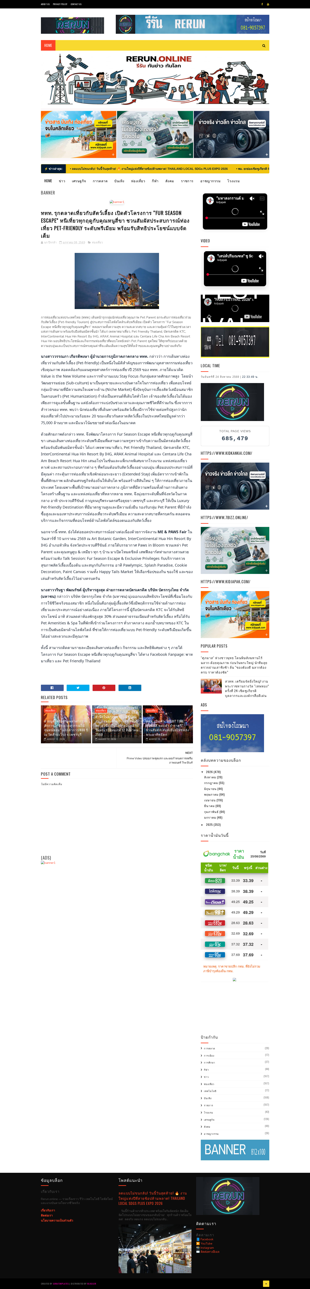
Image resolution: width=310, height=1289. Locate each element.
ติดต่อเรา (47, 1215)
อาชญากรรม (210, 180)
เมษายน (210, 800)
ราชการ (187, 180)
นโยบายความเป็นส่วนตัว (57, 1221)
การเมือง (209, 1055)
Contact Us (76, 4)
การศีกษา (209, 1062)
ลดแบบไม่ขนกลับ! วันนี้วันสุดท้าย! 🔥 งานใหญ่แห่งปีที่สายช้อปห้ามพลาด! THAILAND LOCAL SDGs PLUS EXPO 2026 (153, 1198)
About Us (45, 4)
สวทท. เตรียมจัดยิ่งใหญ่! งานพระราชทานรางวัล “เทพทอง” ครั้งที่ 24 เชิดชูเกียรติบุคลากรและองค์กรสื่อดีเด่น (247, 688)
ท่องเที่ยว (138, 180)
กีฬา (155, 180)
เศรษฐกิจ (79, 180)
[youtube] (268, 4)
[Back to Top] (266, 1284)
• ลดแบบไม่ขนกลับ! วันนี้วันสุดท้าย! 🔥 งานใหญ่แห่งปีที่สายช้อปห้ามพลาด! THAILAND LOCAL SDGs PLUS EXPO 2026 (149, 168)
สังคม (169, 180)
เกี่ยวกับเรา (48, 1210)
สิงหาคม (210, 777)
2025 (210, 824)
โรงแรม (233, 180)
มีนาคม (210, 805)
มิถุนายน (210, 788)
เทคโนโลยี (210, 1091)
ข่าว (62, 180)
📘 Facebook (204, 1239)
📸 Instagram (205, 1248)
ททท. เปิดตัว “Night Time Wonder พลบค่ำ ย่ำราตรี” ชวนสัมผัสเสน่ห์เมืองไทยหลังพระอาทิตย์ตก (167, 728)
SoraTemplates (61, 1283)
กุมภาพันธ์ (212, 811)
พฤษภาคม (211, 794)
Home (48, 180)
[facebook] (262, 4)
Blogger (91, 1283)
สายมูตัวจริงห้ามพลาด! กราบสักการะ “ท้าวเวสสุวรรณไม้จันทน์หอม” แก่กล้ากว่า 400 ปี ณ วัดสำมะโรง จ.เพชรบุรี (66, 728)
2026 (210, 771)
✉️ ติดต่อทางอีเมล (208, 1252)
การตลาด (100, 180)
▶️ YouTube (204, 1244)
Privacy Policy (60, 4)
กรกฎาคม (211, 782)
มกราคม (210, 817)
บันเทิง (119, 180)
